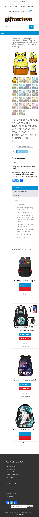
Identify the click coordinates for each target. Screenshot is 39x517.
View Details (26, 289)
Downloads (10, 496)
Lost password (11, 493)
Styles (14, 146)
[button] (35, 53)
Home (14, 39)
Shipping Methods (12, 475)
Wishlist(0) (25, 11)
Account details (11, 491)
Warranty (10, 477)
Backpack (29, 39)
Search (30, 506)
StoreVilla (22, 514)
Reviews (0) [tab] (17, 196)
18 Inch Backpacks (25, 167)
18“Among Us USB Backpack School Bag (25, 281)
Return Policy (11, 469)
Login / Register (14, 11)
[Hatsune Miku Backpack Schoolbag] (25, 416)
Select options (26, 285)
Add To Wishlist (26, 297)
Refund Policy (11, 472)
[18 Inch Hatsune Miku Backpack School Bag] (25, 316)
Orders (9, 488)
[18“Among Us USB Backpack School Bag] (25, 267)
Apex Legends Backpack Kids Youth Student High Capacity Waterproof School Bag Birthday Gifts (25, 380)
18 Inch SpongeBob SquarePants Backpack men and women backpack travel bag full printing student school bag (24, 175)
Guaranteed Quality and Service (20, 4)
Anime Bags (21, 39)
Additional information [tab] (21, 192)
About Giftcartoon (12, 466)
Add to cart (23, 151)
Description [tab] (17, 188)
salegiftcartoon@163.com (20, 2)
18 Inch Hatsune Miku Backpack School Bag (25, 330)
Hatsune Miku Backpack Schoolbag (25, 430)
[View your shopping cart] (29, 11)
